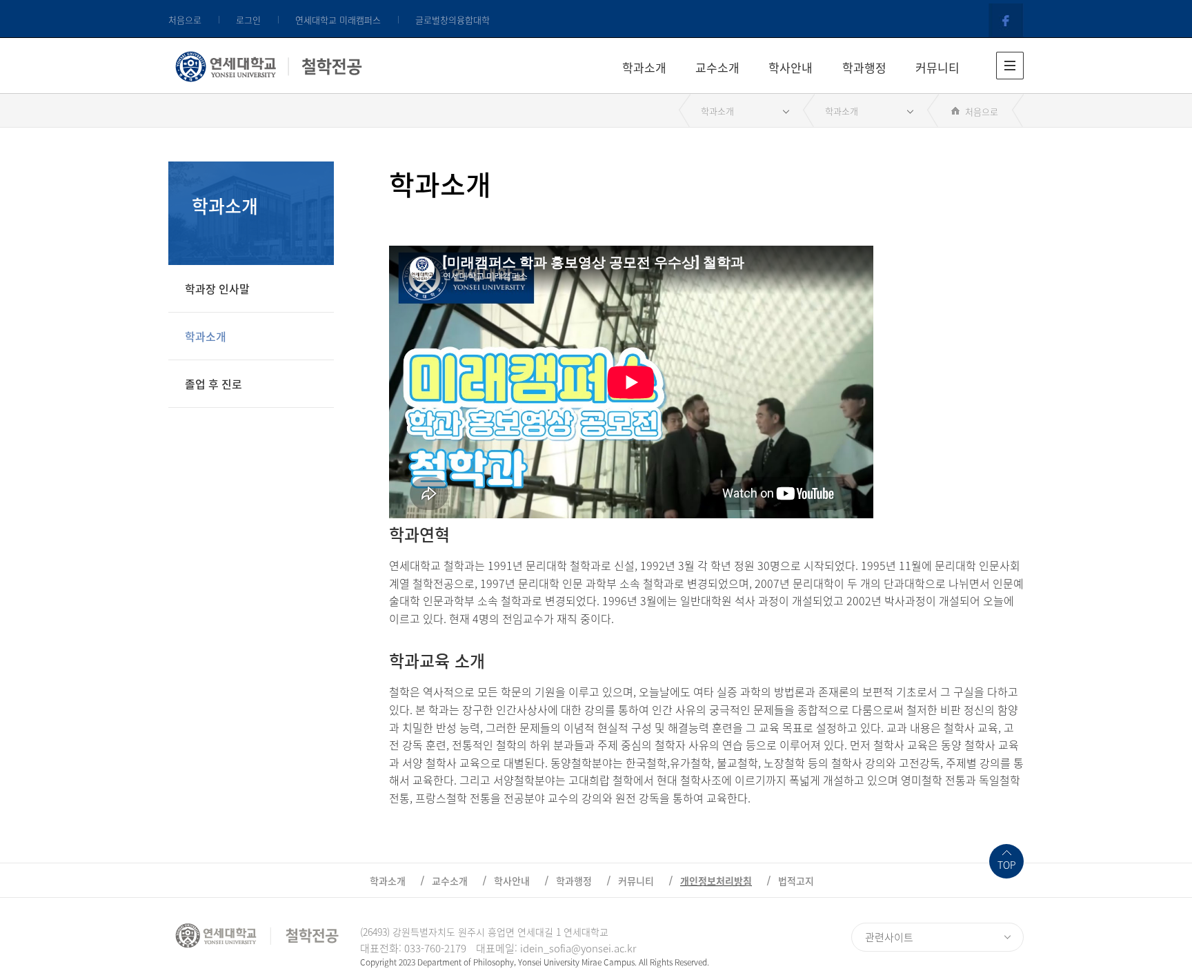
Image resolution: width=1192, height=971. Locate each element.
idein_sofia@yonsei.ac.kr (578, 948)
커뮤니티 (937, 67)
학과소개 (644, 67)
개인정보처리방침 (716, 880)
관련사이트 (889, 937)
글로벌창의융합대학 (452, 19)
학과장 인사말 (217, 288)
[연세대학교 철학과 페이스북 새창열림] (1006, 19)
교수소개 (717, 67)
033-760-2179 (435, 948)
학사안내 (790, 67)
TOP (1006, 865)
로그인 (248, 19)
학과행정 (864, 67)
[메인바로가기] (268, 63)
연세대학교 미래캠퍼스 (338, 19)
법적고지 (796, 880)
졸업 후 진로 (213, 383)
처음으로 (184, 19)
